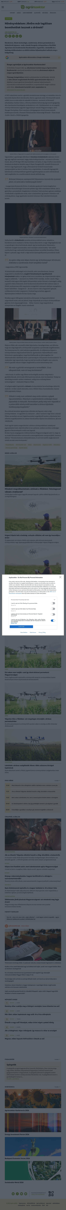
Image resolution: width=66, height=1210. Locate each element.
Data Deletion (23, 632)
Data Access (33, 632)
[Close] (60, 577)
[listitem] (33, 600)
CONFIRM (21, 626)
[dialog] (33, 605)
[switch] (53, 603)
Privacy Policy (42, 632)
